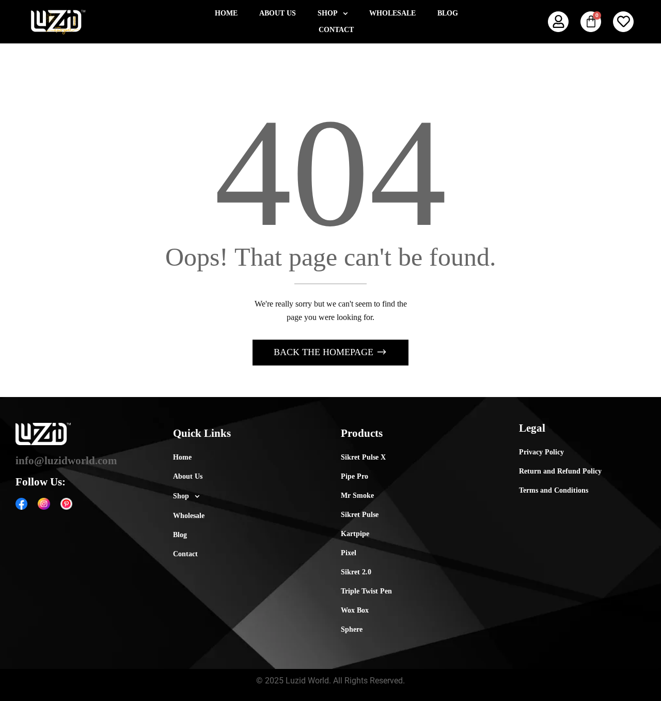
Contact (336, 30)
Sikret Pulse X (363, 457)
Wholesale (392, 13)
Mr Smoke (357, 495)
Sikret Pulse (360, 515)
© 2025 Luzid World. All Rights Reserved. (330, 680)
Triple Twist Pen (366, 591)
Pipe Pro (354, 476)
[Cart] (590, 21)
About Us (277, 13)
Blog (447, 13)
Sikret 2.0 (356, 572)
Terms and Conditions (553, 490)
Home (226, 13)
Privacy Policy (541, 452)
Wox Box (355, 610)
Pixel (348, 553)
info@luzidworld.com (66, 460)
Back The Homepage (325, 352)
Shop (328, 13)
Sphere (352, 629)
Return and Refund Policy (560, 471)
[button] (332, 13)
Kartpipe (355, 534)
